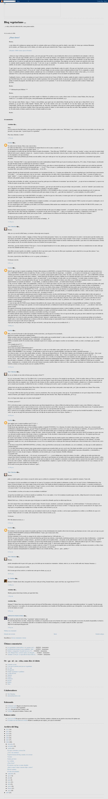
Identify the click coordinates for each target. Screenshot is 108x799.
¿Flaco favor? (14, 37)
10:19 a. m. (11, 573)
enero (9, 790)
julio (9, 778)
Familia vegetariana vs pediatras (15, 671)
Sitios (8, 684)
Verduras (9, 711)
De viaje (9, 668)
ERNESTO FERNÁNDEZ (15, 616)
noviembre (11, 746)
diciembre (10, 744)
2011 (7, 731)
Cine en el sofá (11, 718)
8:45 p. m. (10, 611)
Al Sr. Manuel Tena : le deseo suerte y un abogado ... (21, 653)
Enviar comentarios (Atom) (18, 638)
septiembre (11, 773)
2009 (7, 736)
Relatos (9, 682)
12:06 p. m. (11, 325)
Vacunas (9, 757)
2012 (7, 729)
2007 (7, 740)
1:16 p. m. (10, 596)
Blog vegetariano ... (15, 22)
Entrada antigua (100, 634)
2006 (7, 742)
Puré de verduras (11, 769)
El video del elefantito (13, 771)
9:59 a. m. (10, 263)
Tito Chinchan (12, 226)
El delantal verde (11, 706)
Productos (10, 678)
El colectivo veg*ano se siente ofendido (17, 765)
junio (9, 780)
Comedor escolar (11, 664)
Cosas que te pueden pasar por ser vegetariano (19, 666)
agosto (9, 776)
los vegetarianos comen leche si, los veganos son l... (21, 647)
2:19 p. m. (10, 523)
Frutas (9, 709)
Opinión (9, 675)
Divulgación (10, 670)
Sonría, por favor (11, 759)
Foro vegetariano (11, 707)
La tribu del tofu (11, 673)
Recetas (9, 680)
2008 (7, 738)
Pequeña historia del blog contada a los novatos (19, 754)
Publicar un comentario (10, 631)
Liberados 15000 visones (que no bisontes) (20, 50)
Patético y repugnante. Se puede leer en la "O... (20, 651)
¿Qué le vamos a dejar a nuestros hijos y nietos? (20, 767)
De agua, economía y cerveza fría (16, 750)
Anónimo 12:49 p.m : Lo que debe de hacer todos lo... (21, 654)
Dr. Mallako (11, 578)
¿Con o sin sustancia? (13, 752)
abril (9, 784)
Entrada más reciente (9, 634)
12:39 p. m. (11, 467)
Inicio (55, 634)
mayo (9, 782)
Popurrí (9, 677)
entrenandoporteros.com (13, 696)
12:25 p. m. (11, 415)
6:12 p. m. (10, 552)
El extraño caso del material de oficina (17, 720)
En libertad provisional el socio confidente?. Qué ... (21, 649)
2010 (7, 733)
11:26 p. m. (11, 222)
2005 (7, 792)
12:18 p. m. (11, 367)
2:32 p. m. (10, 627)
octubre (10, 748)
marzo (9, 786)
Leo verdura (10, 761)
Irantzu (10, 143)
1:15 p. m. (10, 138)
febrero (10, 788)
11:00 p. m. (11, 585)
